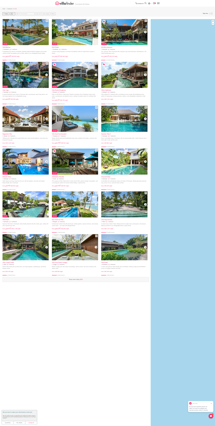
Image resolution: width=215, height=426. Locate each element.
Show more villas (76, 279)
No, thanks (19, 422)
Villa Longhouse (106, 90)
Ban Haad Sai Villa (57, 219)
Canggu (55, 264)
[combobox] (26, 13)
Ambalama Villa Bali (58, 177)
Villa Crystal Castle (8, 262)
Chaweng (55, 136)
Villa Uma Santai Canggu (59, 262)
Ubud (103, 221)
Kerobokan (6, 49)
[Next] (46, 32)
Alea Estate (55, 47)
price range (46, 13)
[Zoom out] (213, 23)
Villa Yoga (6, 90)
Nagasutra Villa (7, 134)
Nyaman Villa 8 (105, 134)
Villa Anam (6, 219)
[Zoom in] (213, 21)
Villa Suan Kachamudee (59, 134)
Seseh (54, 178)
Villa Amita (104, 262)
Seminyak (104, 49)
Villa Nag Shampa (106, 219)
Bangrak (55, 221)
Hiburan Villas (7, 177)
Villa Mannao (6, 47)
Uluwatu (5, 136)
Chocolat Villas (105, 177)
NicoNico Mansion (106, 47)
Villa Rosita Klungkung (59, 90)
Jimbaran (104, 92)
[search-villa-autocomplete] (145, 3)
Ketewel (55, 92)
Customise (7, 422)
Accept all (31, 422)
